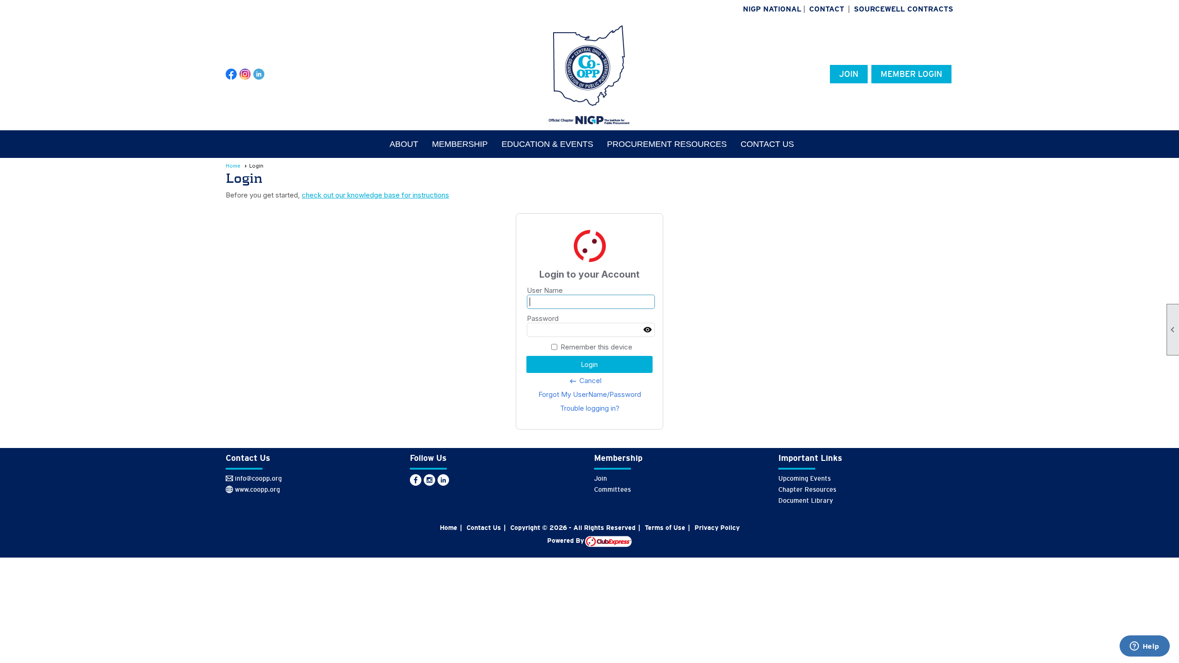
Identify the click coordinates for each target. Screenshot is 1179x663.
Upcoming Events (804, 478)
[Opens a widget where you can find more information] (1144, 646)
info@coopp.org (258, 478)
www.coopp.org (257, 489)
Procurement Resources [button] (667, 144)
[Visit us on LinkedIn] (259, 74)
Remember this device (596, 347)
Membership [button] (460, 144)
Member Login (911, 74)
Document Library (805, 500)
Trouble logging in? (589, 408)
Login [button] (589, 364)
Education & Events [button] (547, 144)
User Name (545, 290)
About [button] (404, 144)
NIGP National (772, 9)
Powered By (566, 540)
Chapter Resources (807, 489)
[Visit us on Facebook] (231, 74)
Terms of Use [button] (665, 527)
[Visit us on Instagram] (245, 74)
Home (233, 166)
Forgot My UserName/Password (589, 394)
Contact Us (767, 144)
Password (543, 318)
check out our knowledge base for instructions (375, 195)
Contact (826, 9)
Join (848, 74)
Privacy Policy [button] (717, 527)
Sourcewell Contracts (903, 9)
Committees (612, 489)
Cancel (585, 380)
